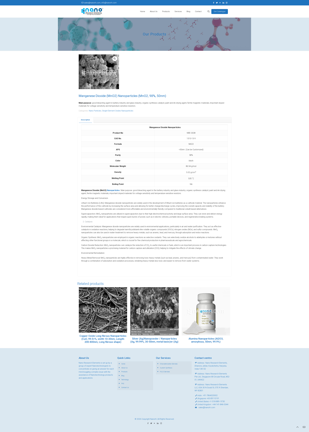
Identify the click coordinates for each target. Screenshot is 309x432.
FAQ (122, 383)
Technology (125, 380)
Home (123, 364)
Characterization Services (169, 364)
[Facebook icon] (213, 3)
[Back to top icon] (297, 427)
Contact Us (125, 387)
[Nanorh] (92, 11)
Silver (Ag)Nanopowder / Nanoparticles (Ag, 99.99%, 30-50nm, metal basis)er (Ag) (154, 340)
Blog (122, 376)
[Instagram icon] (226, 3)
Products (124, 372)
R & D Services (165, 372)
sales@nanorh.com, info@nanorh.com (100, 3)
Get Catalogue (219, 11)
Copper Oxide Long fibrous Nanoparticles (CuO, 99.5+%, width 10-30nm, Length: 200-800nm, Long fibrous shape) (103, 338)
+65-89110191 (213, 398)
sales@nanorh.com (207, 407)
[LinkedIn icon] (223, 3)
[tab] (85, 120)
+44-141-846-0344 (220, 404)
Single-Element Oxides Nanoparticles (117, 111)
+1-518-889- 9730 (217, 401)
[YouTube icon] (220, 3)
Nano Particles (95, 111)
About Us (124, 368)
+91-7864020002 (210, 395)
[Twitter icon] (217, 3)
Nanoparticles (114, 190)
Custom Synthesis (166, 368)
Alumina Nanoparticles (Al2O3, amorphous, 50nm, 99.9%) (206, 340)
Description (85, 120)
